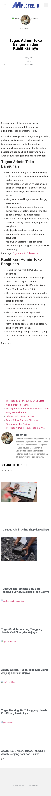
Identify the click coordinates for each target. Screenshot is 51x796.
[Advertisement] (25, 94)
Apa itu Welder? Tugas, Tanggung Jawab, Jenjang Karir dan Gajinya (25, 671)
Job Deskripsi (28, 64)
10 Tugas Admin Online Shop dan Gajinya (25, 529)
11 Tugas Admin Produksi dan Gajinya (25, 428)
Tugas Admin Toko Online (25, 253)
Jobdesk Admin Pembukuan (20, 416)
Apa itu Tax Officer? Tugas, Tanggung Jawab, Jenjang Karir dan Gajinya (23, 752)
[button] (5, 4)
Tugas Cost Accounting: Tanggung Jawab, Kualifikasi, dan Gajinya (21, 631)
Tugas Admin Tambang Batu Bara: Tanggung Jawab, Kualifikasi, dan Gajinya (25, 590)
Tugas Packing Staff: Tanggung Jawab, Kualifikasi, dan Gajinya (24, 712)
